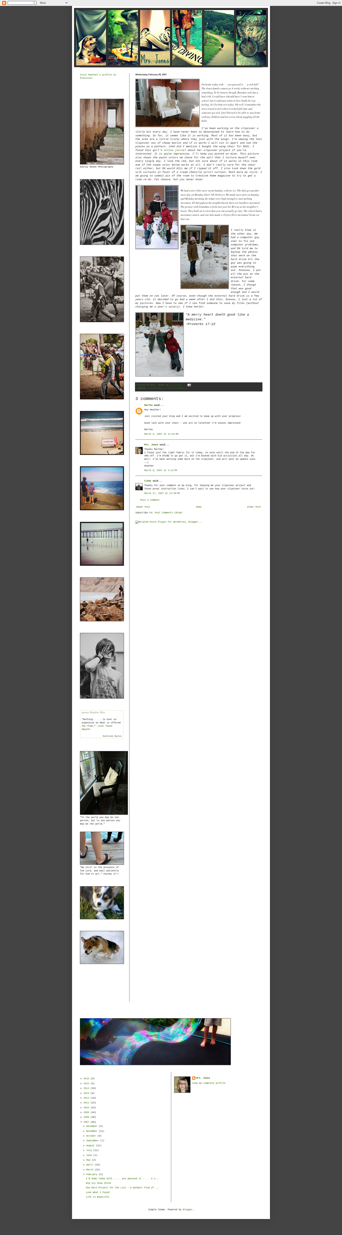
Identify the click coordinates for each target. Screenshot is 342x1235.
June (89, 1155)
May (89, 1160)
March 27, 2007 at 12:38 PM (162, 493)
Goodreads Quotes (112, 736)
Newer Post (143, 507)
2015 (87, 1083)
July (89, 1150)
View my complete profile (208, 1083)
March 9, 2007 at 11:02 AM (161, 434)
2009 (87, 1112)
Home (198, 507)
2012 (87, 1098)
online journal (175, 150)
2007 (87, 1122)
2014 (87, 1088)
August (91, 1145)
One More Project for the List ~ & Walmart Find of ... (122, 1187)
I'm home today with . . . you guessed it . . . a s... (122, 1178)
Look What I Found (97, 1192)
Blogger (188, 1209)
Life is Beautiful (97, 1197)
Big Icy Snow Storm (98, 1183)
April (90, 1164)
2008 (87, 1117)
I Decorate (155, 388)
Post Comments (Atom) (168, 512)
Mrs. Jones (151, 444)
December (92, 1126)
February (92, 1174)
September (93, 1140)
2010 (87, 1107)
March (90, 1169)
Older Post (254, 507)
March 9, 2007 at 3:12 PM (160, 470)
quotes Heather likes (93, 712)
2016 (87, 1078)
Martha (148, 405)
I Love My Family (176, 388)
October (91, 1136)
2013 (87, 1093)
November (92, 1131)
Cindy (147, 481)
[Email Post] (188, 385)
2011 (87, 1102)
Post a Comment (150, 500)
